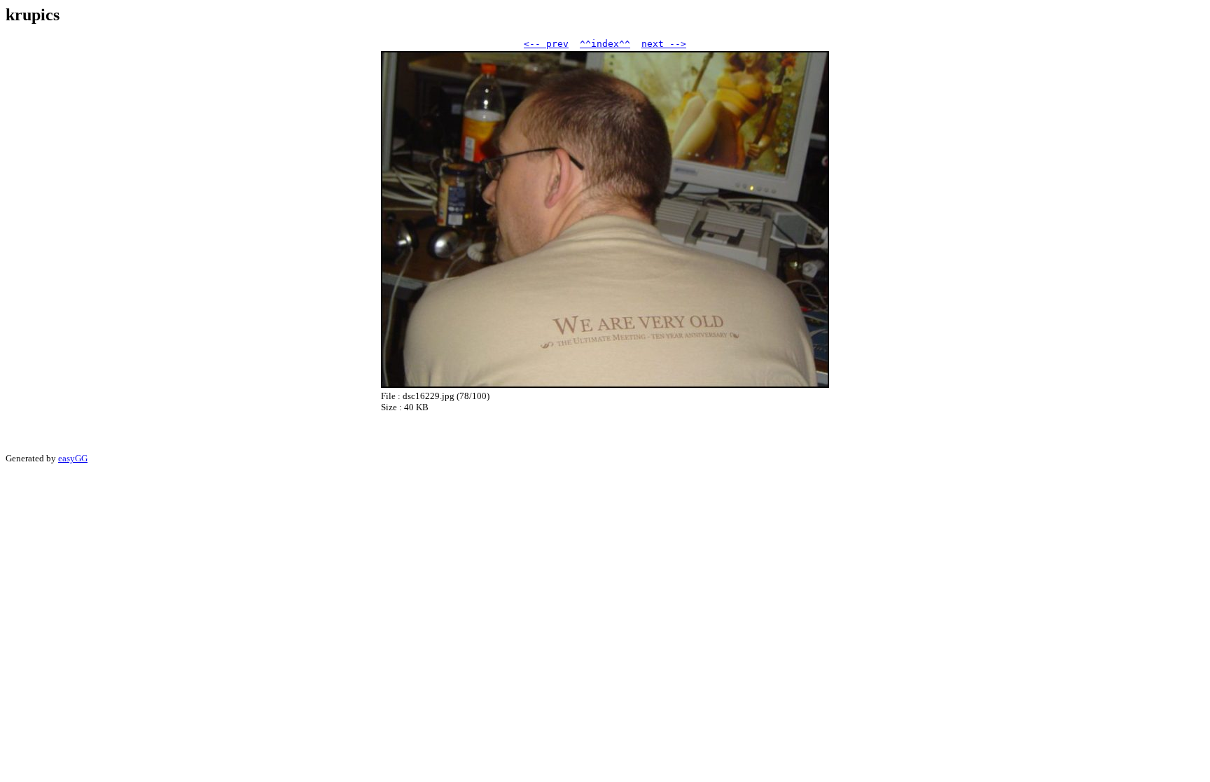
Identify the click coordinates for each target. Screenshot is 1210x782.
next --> (663, 44)
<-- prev (546, 44)
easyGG (73, 458)
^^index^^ (605, 44)
